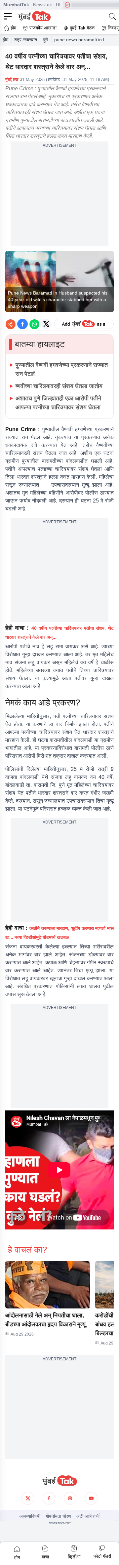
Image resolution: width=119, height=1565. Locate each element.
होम (5, 39)
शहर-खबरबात (25, 39)
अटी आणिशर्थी (87, 1516)
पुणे (45, 39)
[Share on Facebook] (22, 324)
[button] (47, 1284)
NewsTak (42, 4)
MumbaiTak (16, 4)
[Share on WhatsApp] (34, 324)
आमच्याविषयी (30, 1516)
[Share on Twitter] (46, 324)
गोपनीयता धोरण (58, 1516)
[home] (59, 1480)
